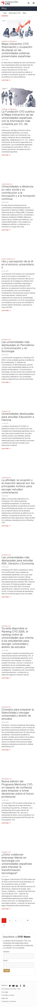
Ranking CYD (6, 339)
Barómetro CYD (15, 13)
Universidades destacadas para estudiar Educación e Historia (18, 417)
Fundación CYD (7, 184)
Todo (5, 13)
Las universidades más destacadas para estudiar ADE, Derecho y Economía (18, 560)
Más (25, 13)
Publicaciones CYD (8, 259)
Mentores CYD (7, 779)
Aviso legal (5, 992)
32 (27, 920)
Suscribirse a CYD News (9, 1001)
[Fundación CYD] (10, 3)
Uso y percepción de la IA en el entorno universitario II (18, 264)
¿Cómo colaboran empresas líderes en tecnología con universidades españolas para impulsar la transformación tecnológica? (17, 864)
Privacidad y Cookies (8, 995)
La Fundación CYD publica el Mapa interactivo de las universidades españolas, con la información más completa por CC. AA (18, 118)
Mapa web (5, 998)
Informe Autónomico (9, 41)
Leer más (5, 80)
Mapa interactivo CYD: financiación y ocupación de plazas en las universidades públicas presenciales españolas (17, 50)
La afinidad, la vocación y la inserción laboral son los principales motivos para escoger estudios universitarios (18, 486)
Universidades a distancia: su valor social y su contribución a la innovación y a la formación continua (18, 192)
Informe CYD (6, 852)
